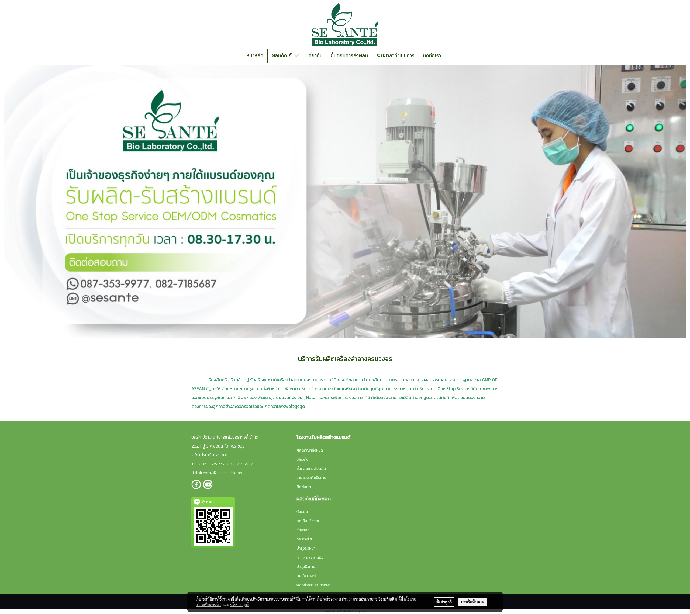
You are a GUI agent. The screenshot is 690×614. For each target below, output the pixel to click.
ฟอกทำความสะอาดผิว (313, 585)
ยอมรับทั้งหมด (472, 601)
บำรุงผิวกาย (305, 567)
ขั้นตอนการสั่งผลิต (349, 56)
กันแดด (302, 512)
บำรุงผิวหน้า (305, 548)
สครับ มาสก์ (306, 576)
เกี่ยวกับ (315, 56)
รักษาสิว (302, 530)
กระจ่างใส (304, 539)
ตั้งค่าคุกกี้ (444, 601)
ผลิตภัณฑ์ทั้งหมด (309, 450)
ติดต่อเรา (432, 56)
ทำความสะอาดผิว (309, 557)
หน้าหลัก (254, 56)
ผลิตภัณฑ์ (283, 56)
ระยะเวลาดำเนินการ (395, 56)
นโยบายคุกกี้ (239, 604)
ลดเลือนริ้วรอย (308, 521)
